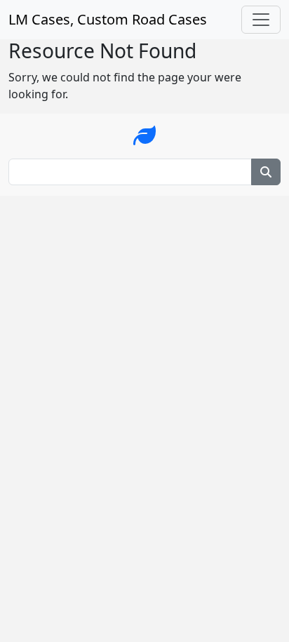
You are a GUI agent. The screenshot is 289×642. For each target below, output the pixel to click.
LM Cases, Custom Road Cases (107, 19)
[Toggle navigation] (261, 20)
